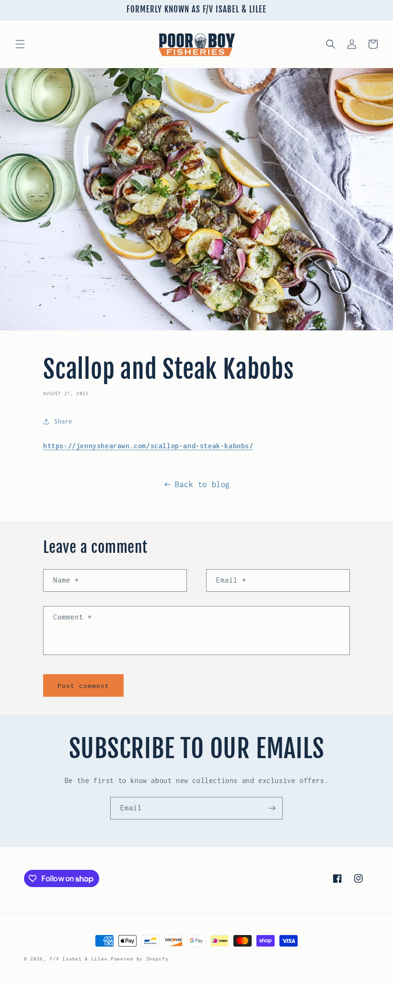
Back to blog (202, 484)
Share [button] (63, 421)
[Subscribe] (271, 808)
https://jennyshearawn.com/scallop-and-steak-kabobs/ (148, 446)
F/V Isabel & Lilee (79, 958)
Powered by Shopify (140, 958)
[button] (20, 44)
